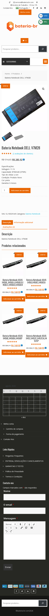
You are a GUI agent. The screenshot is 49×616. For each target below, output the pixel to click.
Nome (7, 491)
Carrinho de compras (14, 429)
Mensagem (11, 518)
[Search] (43, 49)
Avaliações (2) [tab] (9, 227)
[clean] (34, 524)
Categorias (11, 61)
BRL (43, 21)
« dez (23, 417)
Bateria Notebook (33, 214)
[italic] (25, 524)
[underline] (29, 524)
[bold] (20, 524)
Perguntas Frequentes (14, 456)
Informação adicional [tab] (23, 222)
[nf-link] (22, 527)
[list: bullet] (11, 527)
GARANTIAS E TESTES (14, 466)
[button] (45, 61)
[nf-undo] (7, 531)
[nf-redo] (11, 531)
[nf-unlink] (26, 527)
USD (43, 15)
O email (9, 504)
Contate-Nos (8, 8)
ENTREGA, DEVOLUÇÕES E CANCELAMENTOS (24, 461)
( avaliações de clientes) (23, 153)
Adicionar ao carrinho (20, 190)
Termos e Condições (13, 476)
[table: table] (32, 527)
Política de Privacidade (14, 471)
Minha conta (25, 12)
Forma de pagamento (15, 434)
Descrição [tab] (7, 222)
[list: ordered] (7, 527)
